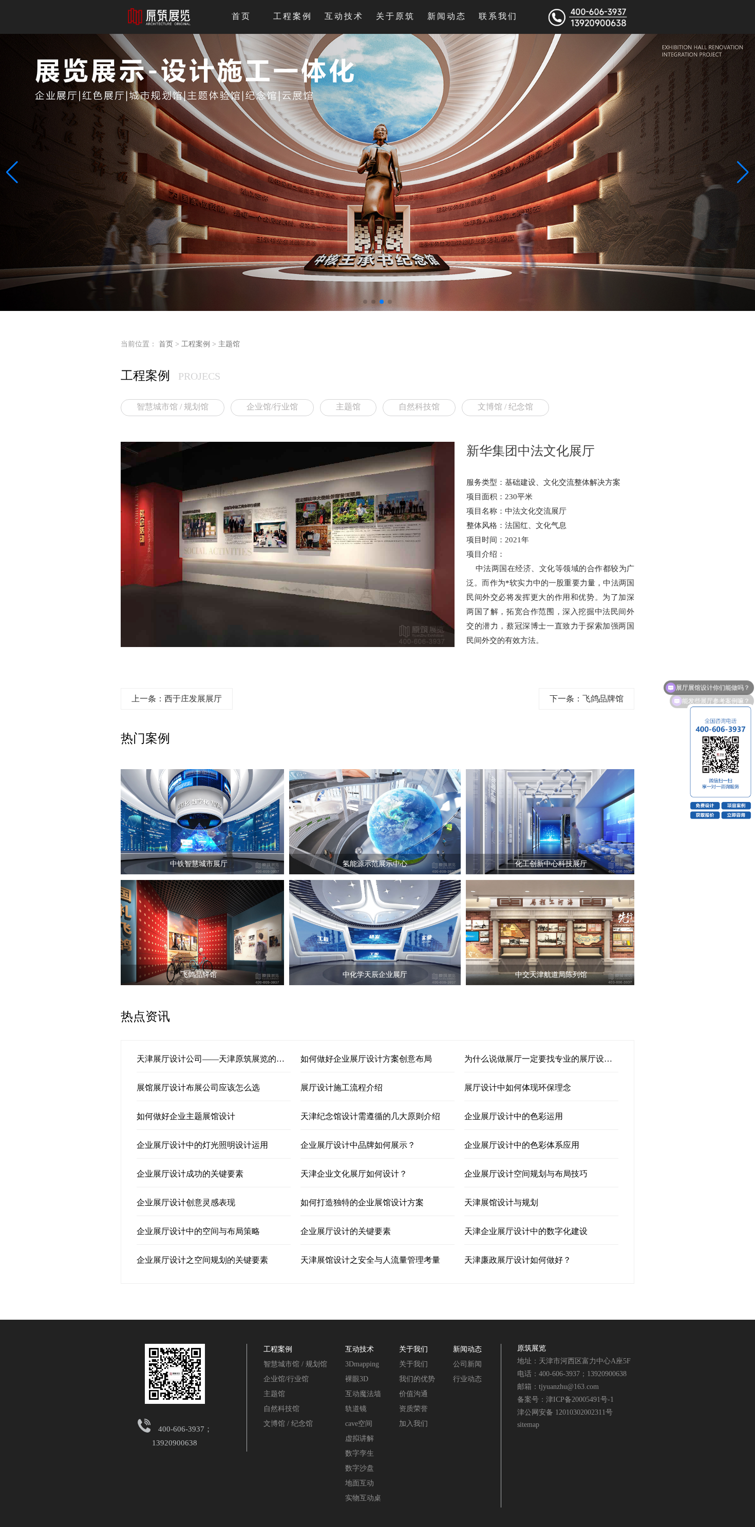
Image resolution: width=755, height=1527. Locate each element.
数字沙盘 (359, 1468)
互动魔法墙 (363, 1394)
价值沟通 (413, 1394)
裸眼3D (356, 1379)
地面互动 (359, 1483)
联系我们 (498, 16)
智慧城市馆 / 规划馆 (173, 406)
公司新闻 (467, 1364)
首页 (241, 16)
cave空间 (358, 1423)
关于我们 (413, 1349)
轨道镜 (356, 1409)
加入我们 (413, 1423)
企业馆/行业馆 (272, 406)
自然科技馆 (419, 406)
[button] (365, 302)
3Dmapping (362, 1364)
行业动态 (467, 1379)
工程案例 (292, 16)
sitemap (528, 1424)
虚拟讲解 (359, 1438)
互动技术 (344, 16)
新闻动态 (446, 16)
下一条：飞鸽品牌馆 (587, 698)
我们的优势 (417, 1379)
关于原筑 (395, 16)
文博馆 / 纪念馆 (505, 406)
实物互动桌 (363, 1498)
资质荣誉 (413, 1409)
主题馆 (229, 344)
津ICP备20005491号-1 (580, 1399)
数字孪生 (359, 1453)
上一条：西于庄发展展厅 (176, 698)
